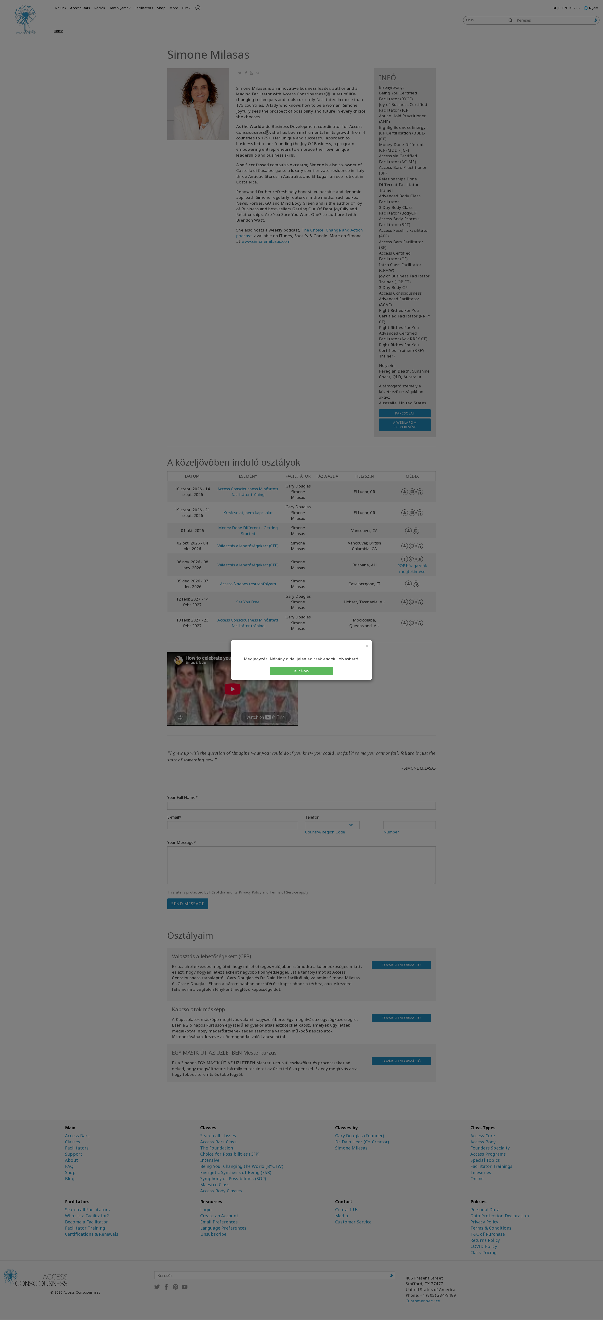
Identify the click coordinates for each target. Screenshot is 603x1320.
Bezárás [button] (301, 671)
